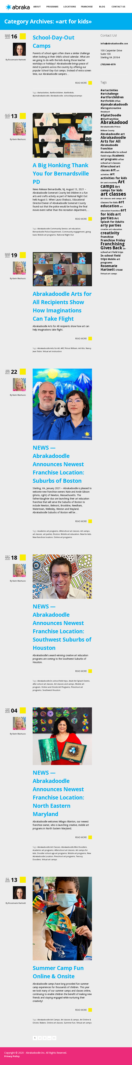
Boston (56, 534)
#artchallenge (109, 93)
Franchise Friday (113, 240)
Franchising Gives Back (113, 245)
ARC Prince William (69, 348)
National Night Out (65, 235)
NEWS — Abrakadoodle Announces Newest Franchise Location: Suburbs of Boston (58, 464)
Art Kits (81, 348)
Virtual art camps (49, 859)
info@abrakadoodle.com (115, 43)
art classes (37, 534)
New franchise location (43, 537)
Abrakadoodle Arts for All (48, 348)
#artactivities (43, 93)
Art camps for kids (112, 188)
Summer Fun (69, 1023)
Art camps (85, 531)
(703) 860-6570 (108, 64)
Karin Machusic (19, 139)
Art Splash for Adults (112, 220)
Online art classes (55, 1023)
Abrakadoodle (57, 96)
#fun (117, 101)
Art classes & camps (70, 1020)
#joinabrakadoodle (41, 96)
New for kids (85, 534)
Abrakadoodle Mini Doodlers (74, 847)
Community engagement (73, 232)
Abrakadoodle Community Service (52, 229)
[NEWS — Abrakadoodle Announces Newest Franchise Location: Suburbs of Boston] (62, 404)
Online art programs (63, 537)
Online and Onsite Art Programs (55, 687)
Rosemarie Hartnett (17, 60)
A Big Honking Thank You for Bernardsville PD (61, 173)
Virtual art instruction (52, 351)
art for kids (113, 212)
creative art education (111, 229)
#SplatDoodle (111, 115)
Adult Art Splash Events (79, 681)
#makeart (105, 112)
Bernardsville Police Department (47, 232)
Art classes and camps (64, 684)
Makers (43, 1023)
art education (74, 229)
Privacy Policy (12, 1056)
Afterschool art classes (69, 531)
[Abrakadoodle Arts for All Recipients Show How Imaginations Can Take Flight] (62, 269)
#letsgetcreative (111, 108)
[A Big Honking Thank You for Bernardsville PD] (62, 135)
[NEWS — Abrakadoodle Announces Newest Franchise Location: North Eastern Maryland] (62, 736)
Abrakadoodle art (113, 134)
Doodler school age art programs (52, 853)
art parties (47, 534)
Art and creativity (109, 183)
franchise (107, 236)
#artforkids (69, 93)
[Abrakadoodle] (26, 7)
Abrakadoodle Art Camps (48, 1020)
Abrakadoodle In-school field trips (52, 681)
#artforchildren (56, 93)
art (113, 170)
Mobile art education (70, 534)
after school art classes (43, 684)
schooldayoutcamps (73, 96)
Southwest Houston (51, 690)
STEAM (119, 270)
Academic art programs (47, 531)
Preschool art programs (64, 856)
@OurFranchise (110, 119)
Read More (81, 82)
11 (54, 1038)
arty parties (111, 225)
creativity (110, 233)
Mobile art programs (47, 235)
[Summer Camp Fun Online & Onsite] (62, 918)
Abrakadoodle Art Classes (48, 847)
